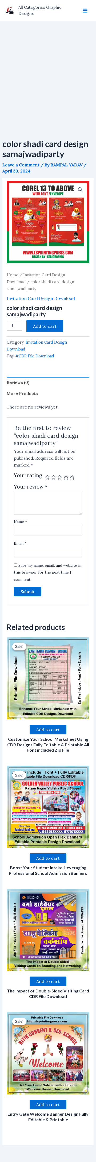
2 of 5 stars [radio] (53, 477)
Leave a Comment (20, 164)
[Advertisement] (48, 71)
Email (20, 543)
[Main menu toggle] (85, 10)
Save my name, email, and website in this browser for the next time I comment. (47, 572)
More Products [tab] (22, 393)
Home (12, 274)
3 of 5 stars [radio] (59, 477)
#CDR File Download (34, 356)
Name (20, 521)
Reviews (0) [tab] (18, 382)
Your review (30, 487)
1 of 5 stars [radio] (47, 477)
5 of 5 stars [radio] (72, 477)
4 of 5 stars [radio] (66, 477)
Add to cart (45, 326)
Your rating (28, 475)
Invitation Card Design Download (41, 298)
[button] (80, 189)
